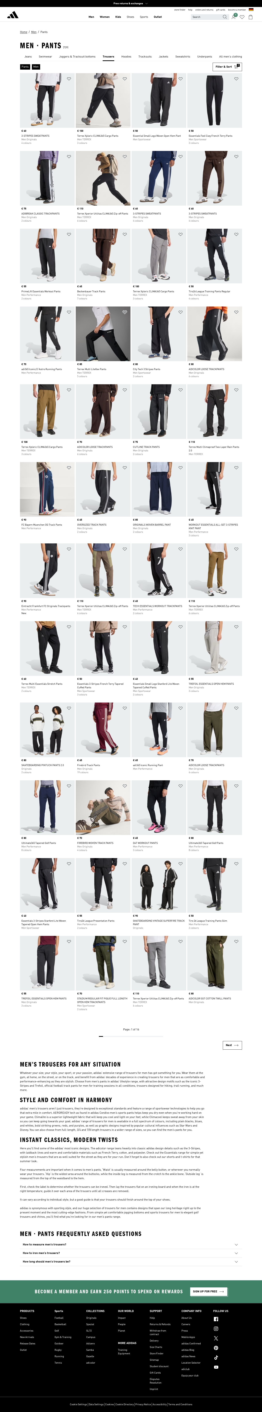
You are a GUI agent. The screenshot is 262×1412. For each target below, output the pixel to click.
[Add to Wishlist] (69, 79)
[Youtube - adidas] (227, 1367)
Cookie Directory (124, 1404)
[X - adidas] (227, 1339)
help (190, 10)
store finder (179, 10)
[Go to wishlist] (242, 17)
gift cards (220, 10)
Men (91, 17)
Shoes (130, 17)
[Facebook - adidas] (227, 1319)
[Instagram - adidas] (227, 1329)
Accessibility (160, 1404)
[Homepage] (13, 15)
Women (105, 17)
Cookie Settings (78, 1404)
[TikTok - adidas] (227, 1358)
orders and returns (204, 10)
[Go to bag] (250, 17)
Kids (118, 17)
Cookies (109, 1404)
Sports (144, 17)
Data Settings (96, 1404)
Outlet (158, 17)
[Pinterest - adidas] (227, 1348)
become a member (237, 10)
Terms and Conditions (180, 1404)
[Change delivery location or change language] (251, 10)
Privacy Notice (143, 1404)
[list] (131, 57)
